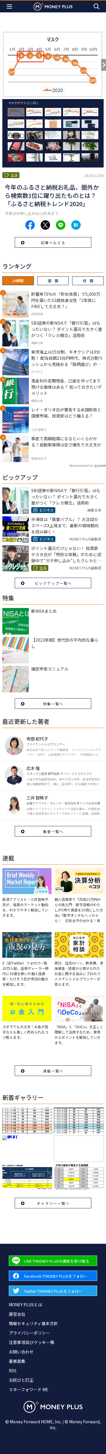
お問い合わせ (21, 1352)
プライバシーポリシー (29, 1333)
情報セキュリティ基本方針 (33, 1323)
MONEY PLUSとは (25, 1304)
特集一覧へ (53, 703)
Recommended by (81, 465)
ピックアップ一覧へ (53, 583)
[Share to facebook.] (30, 225)
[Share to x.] (45, 225)
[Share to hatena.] (76, 225)
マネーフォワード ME (28, 1389)
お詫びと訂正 (21, 1380)
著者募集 (17, 1361)
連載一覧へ (53, 1070)
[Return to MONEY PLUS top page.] (53, 6)
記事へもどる (53, 242)
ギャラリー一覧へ (53, 1203)
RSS (12, 1371)
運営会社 (17, 1314)
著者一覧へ (53, 831)
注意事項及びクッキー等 (31, 1342)
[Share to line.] (60, 225)
